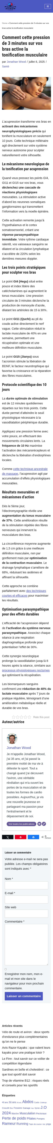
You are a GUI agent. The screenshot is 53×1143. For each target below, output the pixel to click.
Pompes (41, 1118)
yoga (48, 1124)
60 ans (19, 1102)
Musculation (27, 1113)
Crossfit (5, 1108)
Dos (11, 1108)
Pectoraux (41, 1113)
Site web (10, 907)
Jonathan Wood (16, 61)
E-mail (10, 893)
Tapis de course (35, 1124)
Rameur (9, 1123)
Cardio (36, 1102)
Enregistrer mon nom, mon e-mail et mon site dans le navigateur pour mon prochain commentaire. (24, 981)
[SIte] (44, 824)
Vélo (43, 1124)
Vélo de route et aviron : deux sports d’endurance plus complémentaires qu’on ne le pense (25, 1036)
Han (32, 1108)
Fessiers (18, 1108)
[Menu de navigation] (48, 6)
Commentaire (14, 921)
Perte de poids (14, 1118)
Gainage (26, 1108)
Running (22, 1123)
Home (4, 23)
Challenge (43, 1102)
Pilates (31, 1118)
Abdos (27, 1101)
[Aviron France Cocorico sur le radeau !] (10, 6)
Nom (9, 879)
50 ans (12, 1102)
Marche (15, 1113)
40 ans (5, 1102)
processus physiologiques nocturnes (26, 670)
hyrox (37, 1108)
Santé (5, 66)
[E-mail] (39, 824)
